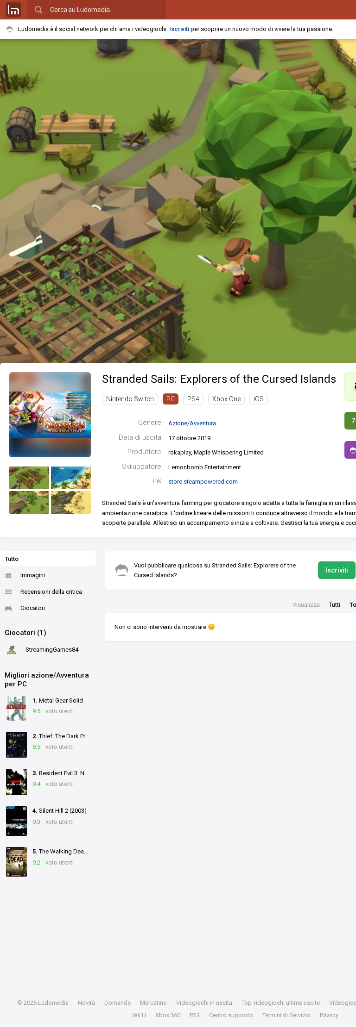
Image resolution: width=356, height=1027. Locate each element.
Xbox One (226, 399)
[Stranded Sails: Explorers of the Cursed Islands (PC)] (50, 414)
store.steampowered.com (203, 481)
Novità (86, 1002)
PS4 (193, 399)
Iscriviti (179, 28)
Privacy (329, 1015)
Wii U (139, 1015)
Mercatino (153, 1002)
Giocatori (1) (25, 633)
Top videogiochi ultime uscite (281, 1002)
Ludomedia (53, 1002)
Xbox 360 (167, 1015)
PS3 (195, 1015)
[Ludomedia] (13, 9)
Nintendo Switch (130, 399)
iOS (259, 399)
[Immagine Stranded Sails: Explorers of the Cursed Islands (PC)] (29, 478)
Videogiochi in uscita (204, 1002)
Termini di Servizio (286, 1015)
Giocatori (32, 607)
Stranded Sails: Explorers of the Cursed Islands (219, 379)
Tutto (12, 558)
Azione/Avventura (192, 423)
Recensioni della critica (51, 591)
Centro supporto (231, 1015)
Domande (117, 1002)
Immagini (32, 575)
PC (170, 399)
